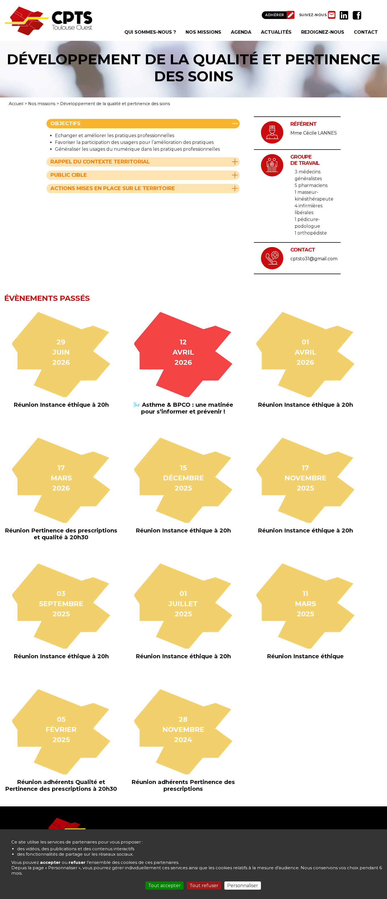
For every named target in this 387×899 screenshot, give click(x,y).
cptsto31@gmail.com (313, 258)
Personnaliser (242, 885)
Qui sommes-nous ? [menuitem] (150, 32)
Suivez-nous (313, 15)
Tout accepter (164, 885)
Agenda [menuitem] (241, 32)
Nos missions (41, 103)
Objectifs (65, 123)
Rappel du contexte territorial (100, 162)
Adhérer (274, 15)
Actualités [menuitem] (276, 32)
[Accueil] (48, 20)
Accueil (16, 103)
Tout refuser (204, 885)
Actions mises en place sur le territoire (112, 188)
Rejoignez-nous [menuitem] (322, 32)
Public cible (68, 175)
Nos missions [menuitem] (203, 32)
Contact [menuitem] (366, 32)
